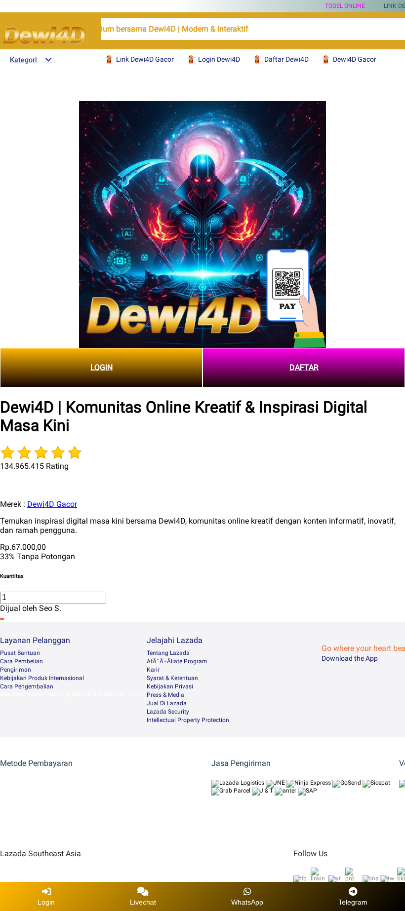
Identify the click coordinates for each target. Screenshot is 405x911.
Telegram (352, 902)
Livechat (143, 902)
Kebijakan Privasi (170, 686)
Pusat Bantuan (20, 652)
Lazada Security (168, 711)
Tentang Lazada (168, 652)
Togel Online (345, 5)
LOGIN (101, 367)
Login (46, 902)
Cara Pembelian (21, 661)
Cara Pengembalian (26, 686)
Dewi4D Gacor (52, 504)
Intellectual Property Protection (188, 720)
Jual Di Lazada (167, 703)
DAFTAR (304, 367)
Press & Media (165, 694)
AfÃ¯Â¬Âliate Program (177, 661)
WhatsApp (247, 902)
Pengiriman (15, 669)
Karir (153, 669)
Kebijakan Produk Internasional (42, 678)
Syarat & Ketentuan (172, 678)
